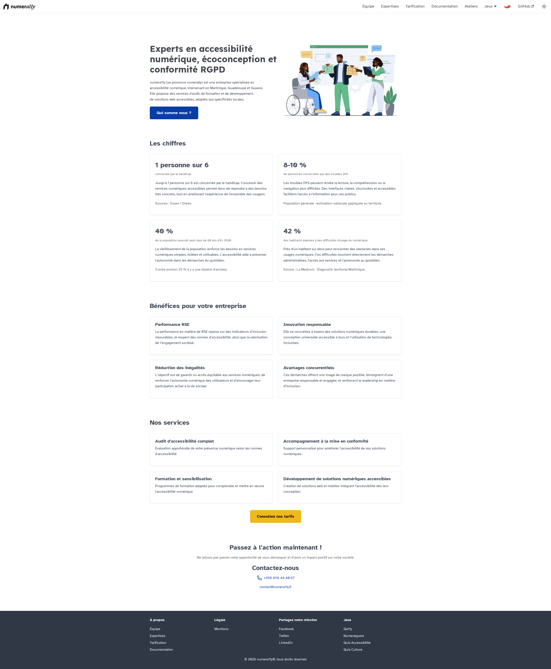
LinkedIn (286, 643)
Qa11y (348, 629)
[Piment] (507, 6)
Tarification (415, 6)
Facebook (286, 629)
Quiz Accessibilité (357, 643)
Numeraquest (354, 636)
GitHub (524, 6)
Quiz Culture (353, 649)
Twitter (284, 636)
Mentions (221, 629)
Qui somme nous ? (174, 112)
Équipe (368, 6)
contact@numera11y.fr (276, 587)
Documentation (445, 6)
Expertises (390, 6)
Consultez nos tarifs (275, 516)
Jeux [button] (488, 6)
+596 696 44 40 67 (279, 578)
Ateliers (471, 6)
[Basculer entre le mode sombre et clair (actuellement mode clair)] (544, 6)
